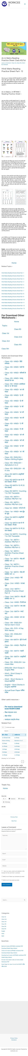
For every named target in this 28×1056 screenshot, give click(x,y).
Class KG (19, 63)
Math (3, 936)
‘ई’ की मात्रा (4, 743)
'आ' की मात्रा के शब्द (6, 737)
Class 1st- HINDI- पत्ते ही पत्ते (15, 508)
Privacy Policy (14, 1038)
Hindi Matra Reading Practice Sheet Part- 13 (13, 308)
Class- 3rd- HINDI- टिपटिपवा (15, 602)
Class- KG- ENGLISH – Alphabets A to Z (13, 464)
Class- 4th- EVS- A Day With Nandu (14, 629)
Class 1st (14, 63)
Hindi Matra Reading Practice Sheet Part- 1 (13, 273)
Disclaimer (14, 1040)
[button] (12, 735)
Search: (6, 731)
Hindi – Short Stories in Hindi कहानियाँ (14, 680)
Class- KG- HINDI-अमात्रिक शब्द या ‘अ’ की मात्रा (15, 385)
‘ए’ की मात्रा (4, 749)
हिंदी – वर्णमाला (5, 734)
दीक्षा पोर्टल (8, 716)
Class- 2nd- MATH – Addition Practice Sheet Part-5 (14, 591)
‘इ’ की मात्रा (16, 737)
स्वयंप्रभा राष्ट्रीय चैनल (12, 719)
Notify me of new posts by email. (11, 880)
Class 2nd (18, 337)
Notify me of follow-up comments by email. (13, 876)
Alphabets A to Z (18, 740)
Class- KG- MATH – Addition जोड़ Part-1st (13, 498)
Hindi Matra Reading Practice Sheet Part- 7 (13, 290)
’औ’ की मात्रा (17, 752)
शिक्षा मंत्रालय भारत (11, 712)
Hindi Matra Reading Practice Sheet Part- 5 (13, 284)
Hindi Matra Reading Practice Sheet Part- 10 (13, 299)
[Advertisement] (14, 23)
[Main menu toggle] (25, 4)
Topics (4, 326)
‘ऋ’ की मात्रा (17, 746)
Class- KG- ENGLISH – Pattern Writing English (14, 458)
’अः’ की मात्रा (17, 755)
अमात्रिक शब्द (17, 734)
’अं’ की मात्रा (4, 755)
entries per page (10, 727)
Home (14, 263)
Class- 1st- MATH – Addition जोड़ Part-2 (12, 546)
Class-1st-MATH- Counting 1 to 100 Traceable (15, 535)
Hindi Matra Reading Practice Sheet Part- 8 (13, 293)
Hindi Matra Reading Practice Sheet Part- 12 (13, 305)
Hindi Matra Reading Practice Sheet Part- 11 (13, 302)
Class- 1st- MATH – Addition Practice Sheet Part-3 (14, 553)
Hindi (23, 63)
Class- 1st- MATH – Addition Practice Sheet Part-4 (14, 566)
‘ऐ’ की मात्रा (4, 752)
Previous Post (14, 817)
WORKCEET (14, 4)
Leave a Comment (6, 63)
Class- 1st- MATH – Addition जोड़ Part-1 (12, 541)
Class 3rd (6, 341)
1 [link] (22, 761)
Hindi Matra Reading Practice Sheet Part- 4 (13, 282)
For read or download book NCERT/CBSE (13, 708)
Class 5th (5, 349)
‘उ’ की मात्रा (16, 743)
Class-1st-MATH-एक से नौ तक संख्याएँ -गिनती (14, 524)
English (3, 931)
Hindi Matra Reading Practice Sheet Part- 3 (13, 279)
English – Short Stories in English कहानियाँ (15, 686)
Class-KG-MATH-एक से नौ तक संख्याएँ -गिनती (14, 481)
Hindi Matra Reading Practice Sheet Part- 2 (13, 276)
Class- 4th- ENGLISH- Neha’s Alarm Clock (13, 624)
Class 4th (18, 345)
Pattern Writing (6, 740)
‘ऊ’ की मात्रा (4, 746)
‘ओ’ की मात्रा (17, 749)
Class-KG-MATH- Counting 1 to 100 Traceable (15, 492)
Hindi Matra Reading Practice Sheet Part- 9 (13, 296)
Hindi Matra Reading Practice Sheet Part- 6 (13, 287)
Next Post (14, 820)
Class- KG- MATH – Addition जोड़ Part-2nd (13, 503)
